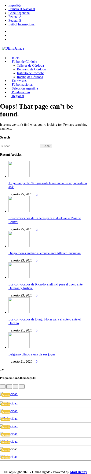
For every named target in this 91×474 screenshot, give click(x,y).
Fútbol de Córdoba (24, 61)
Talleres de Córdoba (30, 65)
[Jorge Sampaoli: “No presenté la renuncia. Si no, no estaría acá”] (19, 176)
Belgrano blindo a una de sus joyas (31, 354)
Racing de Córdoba (30, 77)
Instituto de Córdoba (30, 73)
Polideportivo (20, 92)
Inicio (15, 58)
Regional (17, 96)
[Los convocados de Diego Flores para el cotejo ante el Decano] (19, 312)
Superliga (14, 5)
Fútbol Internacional (21, 24)
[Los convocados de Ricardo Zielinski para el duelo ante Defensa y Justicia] (19, 277)
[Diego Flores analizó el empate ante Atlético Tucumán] (19, 246)
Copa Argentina (19, 13)
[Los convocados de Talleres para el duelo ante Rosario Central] (19, 211)
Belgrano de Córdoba (31, 69)
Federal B (15, 20)
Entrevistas (18, 80)
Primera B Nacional (21, 9)
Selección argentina (24, 88)
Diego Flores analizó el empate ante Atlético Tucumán (44, 253)
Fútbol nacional (22, 84)
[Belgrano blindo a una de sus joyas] (19, 347)
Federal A (15, 16)
